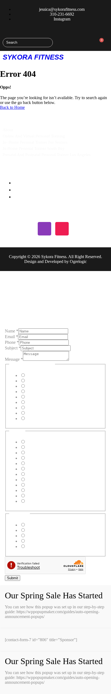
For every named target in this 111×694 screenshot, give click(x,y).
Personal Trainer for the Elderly (52, 397)
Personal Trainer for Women (50, 402)
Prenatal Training (40, 386)
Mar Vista (34, 490)
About (8, 130)
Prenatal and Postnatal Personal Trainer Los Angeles (47, 154)
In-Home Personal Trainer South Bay (34, 148)
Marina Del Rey (39, 458)
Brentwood (35, 485)
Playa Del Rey (38, 452)
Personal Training (41, 375)
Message (14, 359)
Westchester (36, 496)
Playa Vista (35, 463)
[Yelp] (9, 228)
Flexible (32, 546)
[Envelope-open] (79, 228)
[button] (106, 57)
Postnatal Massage (41, 413)
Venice (31, 474)
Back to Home (12, 107)
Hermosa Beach (39, 447)
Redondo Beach (39, 479)
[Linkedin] (27, 228)
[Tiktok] (62, 228)
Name (11, 331)
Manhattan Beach (41, 442)
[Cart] (99, 42)
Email (11, 336)
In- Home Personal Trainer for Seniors (35, 142)
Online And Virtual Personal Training (34, 136)
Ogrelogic (78, 261)
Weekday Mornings (42, 525)
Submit (12, 578)
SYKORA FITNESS (33, 57)
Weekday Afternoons (43, 530)
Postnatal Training (41, 391)
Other (30, 418)
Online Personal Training (47, 381)
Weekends (34, 541)
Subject (13, 348)
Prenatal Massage (40, 407)
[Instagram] (44, 228)
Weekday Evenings (42, 535)
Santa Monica (37, 469)
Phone (12, 342)
